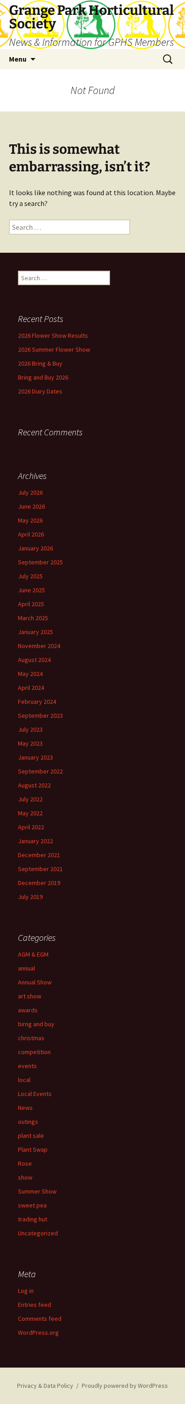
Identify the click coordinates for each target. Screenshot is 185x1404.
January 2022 (35, 841)
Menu (17, 58)
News (25, 1108)
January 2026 (35, 548)
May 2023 (30, 743)
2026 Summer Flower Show (54, 349)
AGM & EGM (33, 954)
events (27, 1066)
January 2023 (35, 757)
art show (29, 996)
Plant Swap (33, 1149)
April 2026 (31, 534)
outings (28, 1122)
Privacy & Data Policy (45, 1386)
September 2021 (40, 869)
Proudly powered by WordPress (125, 1386)
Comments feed (40, 1319)
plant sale (31, 1135)
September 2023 (40, 715)
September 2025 (40, 562)
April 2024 (31, 688)
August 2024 (34, 660)
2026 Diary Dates (40, 391)
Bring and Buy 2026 (43, 377)
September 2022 (40, 771)
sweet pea (32, 1205)
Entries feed (34, 1305)
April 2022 (31, 827)
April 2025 (31, 604)
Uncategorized (38, 1233)
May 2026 (30, 520)
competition (34, 1052)
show (25, 1177)
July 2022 (30, 799)
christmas (31, 1038)
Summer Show (37, 1191)
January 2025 (35, 632)
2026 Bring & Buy (40, 363)
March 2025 (33, 618)
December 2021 (39, 855)
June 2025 (31, 590)
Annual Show (35, 982)
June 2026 (31, 506)
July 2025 (30, 576)
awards (28, 1010)
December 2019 (39, 883)
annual (26, 968)
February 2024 (37, 702)
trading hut (32, 1219)
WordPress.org (38, 1332)
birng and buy (36, 1024)
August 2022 (34, 785)
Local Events (35, 1094)
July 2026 (30, 492)
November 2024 (39, 646)
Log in (26, 1291)
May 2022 (30, 813)
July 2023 (30, 729)
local (24, 1080)
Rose (25, 1163)
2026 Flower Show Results (53, 335)
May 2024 (30, 674)
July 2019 (30, 897)
